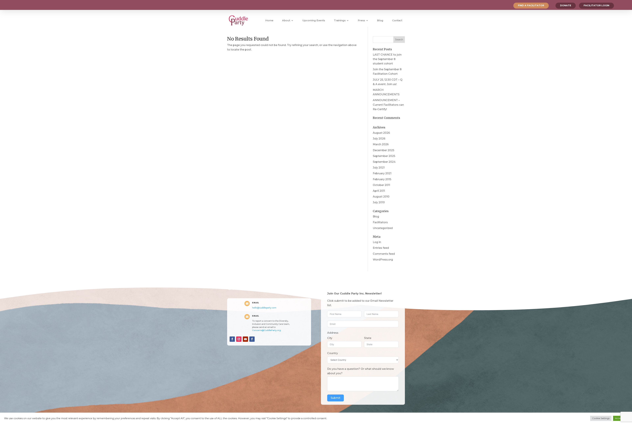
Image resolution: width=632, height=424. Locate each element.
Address (332, 332)
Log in (377, 242)
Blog (380, 20)
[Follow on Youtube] (245, 339)
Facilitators (380, 222)
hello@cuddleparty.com (264, 307)
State (367, 338)
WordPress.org (383, 259)
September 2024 (384, 161)
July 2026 (379, 138)
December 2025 (383, 150)
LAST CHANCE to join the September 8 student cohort (387, 59)
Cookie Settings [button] (600, 418)
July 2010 (379, 202)
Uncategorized (383, 228)
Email (255, 303)
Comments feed (384, 253)
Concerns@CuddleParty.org (266, 330)
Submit (335, 397)
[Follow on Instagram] (238, 339)
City (329, 338)
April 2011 (379, 190)
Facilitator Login (596, 5)
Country (332, 353)
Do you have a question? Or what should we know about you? (360, 371)
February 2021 (382, 173)
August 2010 (381, 196)
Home (269, 20)
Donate (565, 5)
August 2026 (381, 132)
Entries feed (381, 247)
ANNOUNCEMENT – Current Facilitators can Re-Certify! (388, 105)
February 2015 (382, 179)
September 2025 (384, 156)
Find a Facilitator (531, 5)
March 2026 (381, 144)
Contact (397, 20)
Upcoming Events (313, 20)
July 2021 (379, 167)
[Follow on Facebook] (232, 339)
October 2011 (381, 185)
